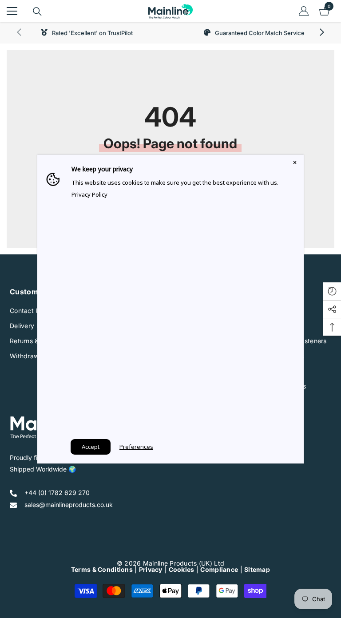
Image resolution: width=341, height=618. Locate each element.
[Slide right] (321, 33)
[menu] (12, 11)
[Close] (294, 163)
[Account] (304, 11)
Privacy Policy (89, 194)
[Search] (37, 11)
